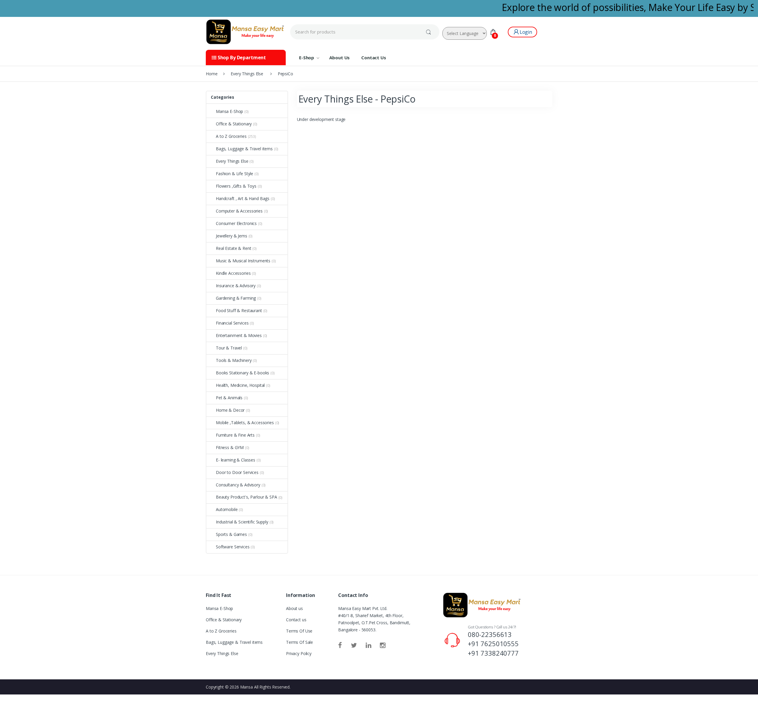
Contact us (296, 619)
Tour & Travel (229, 348)
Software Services (233, 547)
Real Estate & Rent (233, 248)
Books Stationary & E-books (242, 373)
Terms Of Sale (299, 642)
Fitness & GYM (230, 447)
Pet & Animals (229, 397)
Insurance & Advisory (236, 285)
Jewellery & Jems (231, 236)
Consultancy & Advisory (238, 485)
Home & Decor (230, 410)
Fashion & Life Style (234, 173)
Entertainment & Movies (239, 335)
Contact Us (373, 57)
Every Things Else (232, 161)
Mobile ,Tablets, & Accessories (245, 422)
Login (526, 32)
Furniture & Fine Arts (235, 435)
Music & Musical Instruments (243, 261)
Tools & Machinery (234, 360)
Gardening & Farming (236, 298)
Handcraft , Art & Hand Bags (242, 198)
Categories (222, 97)
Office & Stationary (234, 124)
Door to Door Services (237, 472)
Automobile (227, 509)
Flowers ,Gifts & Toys (236, 186)
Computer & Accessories (239, 211)
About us (294, 608)
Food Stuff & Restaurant (239, 310)
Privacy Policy (298, 653)
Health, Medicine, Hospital (240, 385)
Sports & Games (231, 534)
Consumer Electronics (236, 223)
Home (211, 73)
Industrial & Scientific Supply (242, 522)
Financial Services (232, 323)
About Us (339, 57)
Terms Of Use (299, 631)
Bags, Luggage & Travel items (244, 148)
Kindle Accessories (233, 273)
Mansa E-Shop (229, 111)
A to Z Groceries (231, 136)
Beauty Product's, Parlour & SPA (246, 497)
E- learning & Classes (235, 460)
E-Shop (306, 57)
